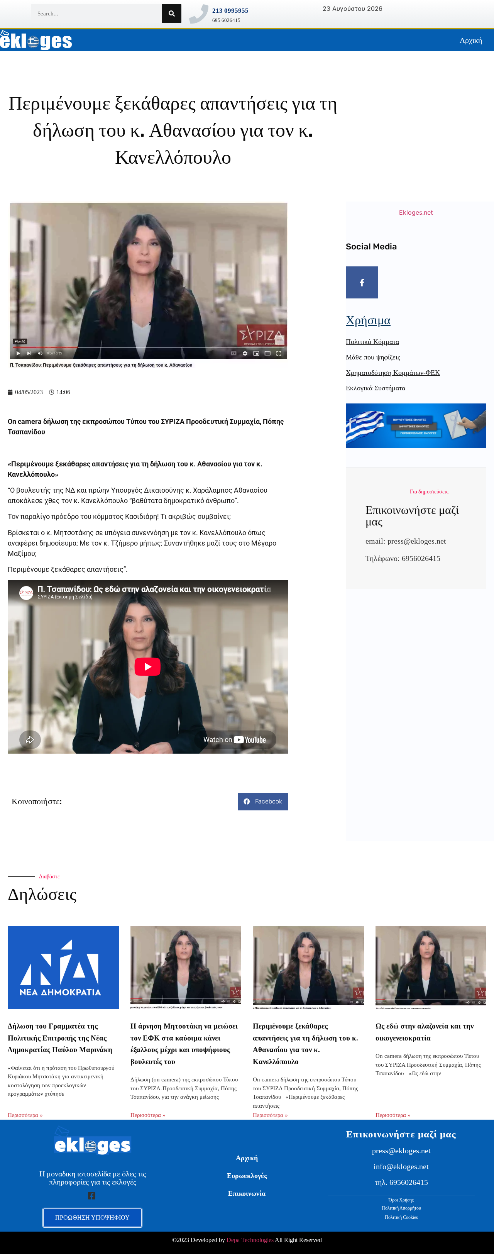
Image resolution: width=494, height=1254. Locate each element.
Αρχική (471, 40)
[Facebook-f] (362, 282)
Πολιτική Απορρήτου (401, 1208)
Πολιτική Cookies (401, 1217)
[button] (263, 801)
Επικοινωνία (247, 1193)
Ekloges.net (416, 212)
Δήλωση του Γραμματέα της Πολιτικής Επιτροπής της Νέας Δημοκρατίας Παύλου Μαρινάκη (60, 1038)
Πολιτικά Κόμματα (372, 342)
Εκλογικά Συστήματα (375, 388)
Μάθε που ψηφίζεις (373, 357)
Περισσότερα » (25, 1115)
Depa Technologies (250, 1240)
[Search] (171, 13)
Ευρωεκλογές (247, 1175)
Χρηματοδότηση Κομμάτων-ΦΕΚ (393, 372)
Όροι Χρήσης (401, 1200)
